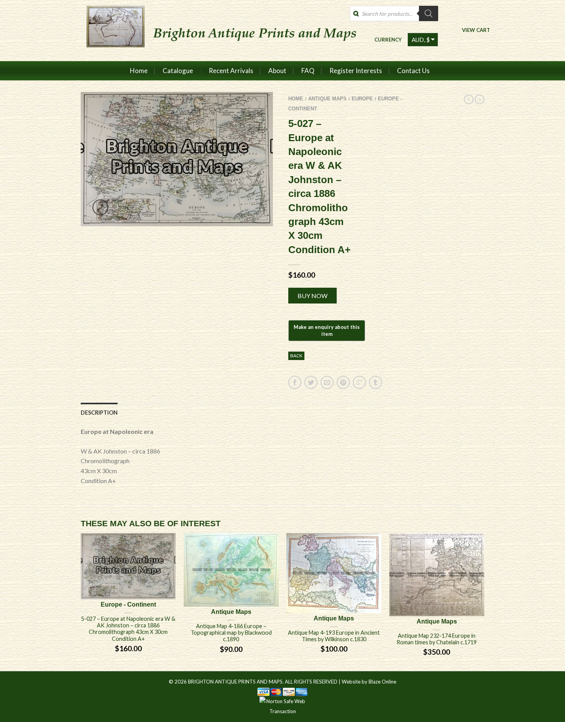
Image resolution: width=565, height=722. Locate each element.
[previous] (81, 602)
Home (139, 71)
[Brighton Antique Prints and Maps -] (218, 30)
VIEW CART (476, 30)
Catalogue (178, 71)
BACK (296, 355)
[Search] (428, 13)
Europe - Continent (128, 604)
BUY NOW (312, 295)
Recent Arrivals (231, 71)
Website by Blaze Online (369, 682)
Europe (362, 99)
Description (99, 412)
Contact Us (413, 71)
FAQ (307, 71)
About (277, 71)
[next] (484, 602)
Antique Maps (327, 99)
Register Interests (355, 71)
